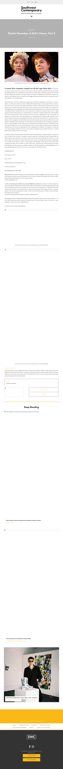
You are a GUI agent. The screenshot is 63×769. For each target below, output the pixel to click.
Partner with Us (24, 725)
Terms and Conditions (43, 727)
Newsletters (32, 755)
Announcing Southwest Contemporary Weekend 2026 (18, 638)
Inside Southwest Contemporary (14, 641)
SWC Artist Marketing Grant (13, 700)
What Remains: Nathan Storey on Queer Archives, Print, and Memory (22, 697)
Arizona (8, 522)
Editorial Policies (45, 725)
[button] (36, 2)
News (12, 522)
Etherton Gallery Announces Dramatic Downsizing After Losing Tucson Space (23, 520)
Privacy (32, 727)
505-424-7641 (31, 752)
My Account (31, 759)
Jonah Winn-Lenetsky (10, 368)
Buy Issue (44, 389)
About (14, 725)
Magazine (31, 30)
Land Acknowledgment (19, 727)
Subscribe (43, 394)
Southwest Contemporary (31, 10)
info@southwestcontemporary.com (31, 751)
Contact (34, 725)
